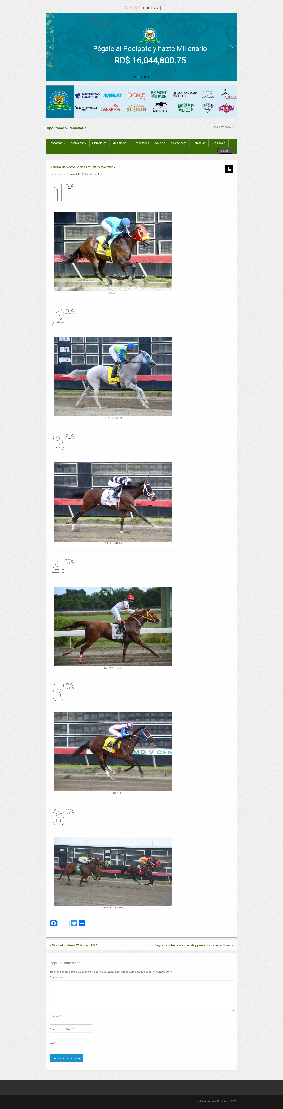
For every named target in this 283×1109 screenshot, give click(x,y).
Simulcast (77, 142)
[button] (52, 47)
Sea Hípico (218, 142)
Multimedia (119, 142)
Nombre (55, 1015)
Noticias (160, 142)
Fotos (101, 174)
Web (52, 1042)
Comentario (58, 977)
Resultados (142, 142)
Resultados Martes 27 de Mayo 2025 (74, 945)
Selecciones (179, 142)
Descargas (56, 142)
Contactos (199, 142)
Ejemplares (99, 142)
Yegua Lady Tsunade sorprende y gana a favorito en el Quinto (193, 945)
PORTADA (151, 8)
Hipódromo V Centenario (66, 128)
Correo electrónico (62, 1029)
